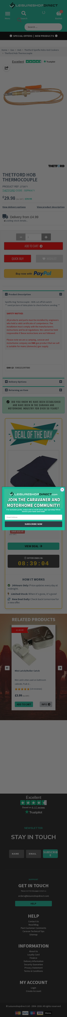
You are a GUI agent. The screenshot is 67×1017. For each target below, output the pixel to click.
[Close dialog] (62, 489)
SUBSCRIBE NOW (33, 524)
